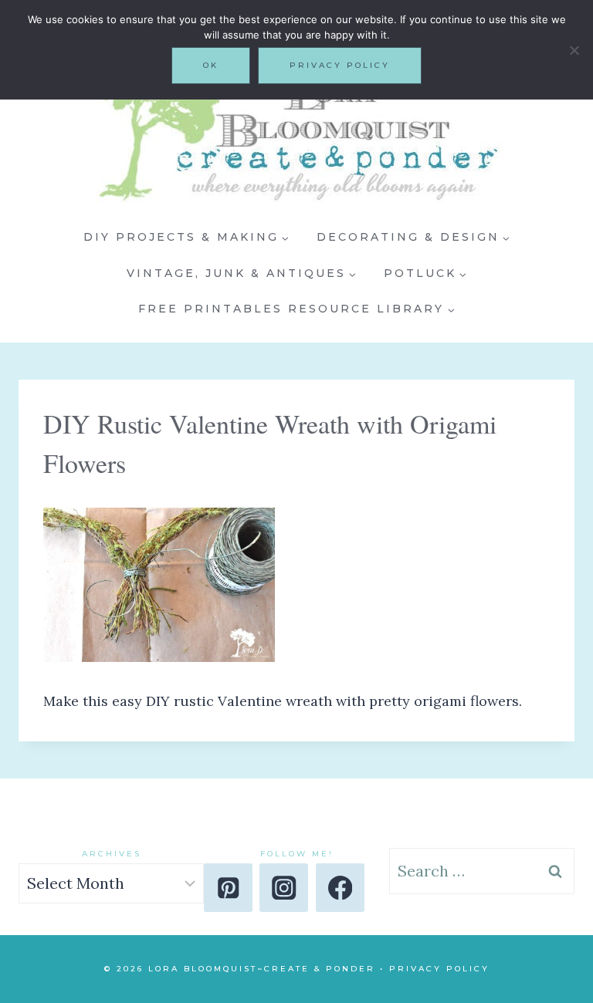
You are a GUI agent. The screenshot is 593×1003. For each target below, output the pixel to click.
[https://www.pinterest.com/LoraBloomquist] (228, 887)
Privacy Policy (439, 969)
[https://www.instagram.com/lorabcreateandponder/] (283, 887)
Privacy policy (340, 65)
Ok (211, 65)
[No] (573, 50)
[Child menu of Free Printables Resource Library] (297, 309)
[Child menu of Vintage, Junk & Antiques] (241, 273)
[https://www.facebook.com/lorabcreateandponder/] (340, 887)
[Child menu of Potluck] (425, 273)
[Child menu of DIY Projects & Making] (186, 237)
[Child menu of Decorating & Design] (413, 237)
